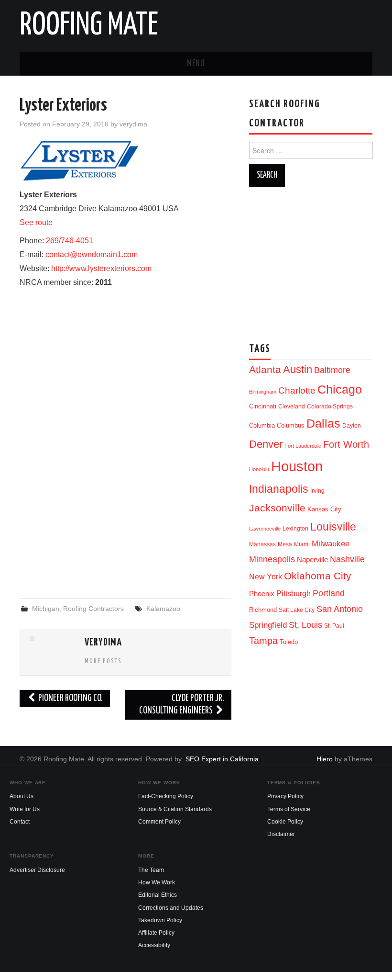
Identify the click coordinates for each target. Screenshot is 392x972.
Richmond (263, 609)
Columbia (262, 425)
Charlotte (297, 390)
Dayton (351, 425)
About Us (21, 796)
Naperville (312, 560)
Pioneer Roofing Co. (70, 698)
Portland (329, 593)
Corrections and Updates (170, 907)
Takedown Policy (160, 920)
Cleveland (291, 406)
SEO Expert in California (222, 759)
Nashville (347, 559)
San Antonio (339, 609)
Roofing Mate (89, 26)
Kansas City (324, 509)
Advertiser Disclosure (37, 870)
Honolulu (259, 469)
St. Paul (334, 625)
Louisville (333, 526)
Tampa (263, 640)
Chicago (339, 389)
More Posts (103, 661)
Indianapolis (278, 489)
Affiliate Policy (156, 932)
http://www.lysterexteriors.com (101, 268)
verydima (133, 124)
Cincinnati (262, 406)
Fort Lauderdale (302, 446)
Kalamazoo (163, 608)
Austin (297, 369)
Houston (297, 466)
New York (265, 577)
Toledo (289, 641)
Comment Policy (159, 821)
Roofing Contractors (93, 608)
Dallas (323, 423)
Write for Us (25, 809)
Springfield (268, 625)
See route (36, 222)
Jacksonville (277, 507)
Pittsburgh (293, 593)
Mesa (285, 544)
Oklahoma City (317, 575)
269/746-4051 (69, 241)
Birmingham (262, 392)
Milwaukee (330, 543)
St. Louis (305, 625)
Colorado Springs (330, 406)
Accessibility (154, 945)
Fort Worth (346, 444)
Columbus (291, 425)
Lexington (295, 528)
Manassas (262, 544)
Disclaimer (281, 834)
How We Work (156, 882)
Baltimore (332, 370)
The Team (151, 870)
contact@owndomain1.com (91, 254)
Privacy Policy (285, 796)
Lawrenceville (265, 528)
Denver (266, 444)
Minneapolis (272, 559)
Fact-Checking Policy (165, 796)
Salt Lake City (297, 610)
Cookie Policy (285, 821)
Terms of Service (288, 809)
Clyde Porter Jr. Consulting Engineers (181, 704)
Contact (20, 821)
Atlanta (265, 369)
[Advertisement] (125, 513)
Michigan (45, 608)
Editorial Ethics (157, 895)
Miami (302, 544)
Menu (196, 63)
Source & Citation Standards (175, 809)
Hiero (324, 759)
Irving (317, 490)
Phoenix (261, 594)
